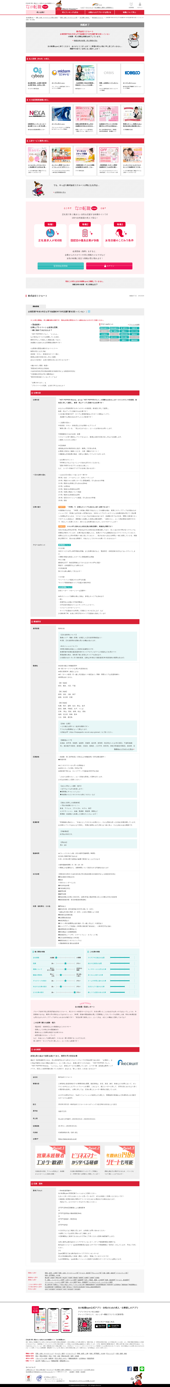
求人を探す (41, 12)
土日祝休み (117, 1284)
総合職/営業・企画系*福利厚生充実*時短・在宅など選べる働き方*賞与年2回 (37, 84)
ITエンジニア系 (96, 1273)
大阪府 (52, 1277)
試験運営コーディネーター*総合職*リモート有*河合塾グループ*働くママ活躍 (37, 125)
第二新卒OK (48, 1284)
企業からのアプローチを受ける (99, 12)
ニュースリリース (77, 1369)
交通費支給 (57, 1287)
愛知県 (75, 1277)
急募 (64, 1287)
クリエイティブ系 (121, 1273)
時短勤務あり (133, 1284)
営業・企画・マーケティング (45, 1353)
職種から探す (30, 1353)
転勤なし (56, 1284)
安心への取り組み (40, 1369)
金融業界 (80, 1280)
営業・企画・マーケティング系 (68, 1273)
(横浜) (46, 1356)
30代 (64, 1289)
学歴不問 (110, 1284)
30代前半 (70, 1289)
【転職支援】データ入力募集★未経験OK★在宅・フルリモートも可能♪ (85, 166)
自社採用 (83, 1371)
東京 (37, 1356)
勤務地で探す (30, 1356)
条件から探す (30, 1358)
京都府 (92, 1277)
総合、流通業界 (83, 1282)
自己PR (38, 1361)
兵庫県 (86, 1277)
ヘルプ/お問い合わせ (89, 1369)
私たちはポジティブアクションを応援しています (82, 1380)
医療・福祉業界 (110, 1280)
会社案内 (72, 1371)
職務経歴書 (54, 1361)
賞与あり (69, 1287)
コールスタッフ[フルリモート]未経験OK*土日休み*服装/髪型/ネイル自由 (37, 166)
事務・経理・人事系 (51, 1273)
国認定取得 (90, 1358)
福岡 (72, 1356)
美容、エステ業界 (71, 1282)
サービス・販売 (60, 1353)
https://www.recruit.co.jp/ (67, 1139)
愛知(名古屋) (65, 1356)
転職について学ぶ (129, 12)
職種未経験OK (90, 1284)
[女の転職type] (29, 1371)
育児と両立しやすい (66, 1284)
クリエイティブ (71, 1353)
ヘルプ (82, 7)
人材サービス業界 (70, 1280)
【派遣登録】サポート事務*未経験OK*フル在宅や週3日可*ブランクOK (108, 166)
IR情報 (77, 1371)
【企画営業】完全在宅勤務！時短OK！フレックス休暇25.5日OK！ (85, 84)
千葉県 (70, 1277)
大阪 (58, 1356)
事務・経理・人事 (82, 1353)
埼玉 (50, 1356)
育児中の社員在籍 (79, 1287)
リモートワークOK (41, 1358)
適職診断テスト (64, 1361)
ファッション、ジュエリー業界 (54, 1282)
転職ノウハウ (30, 1361)
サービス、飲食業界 (122, 1280)
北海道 (97, 1277)
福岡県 (81, 1277)
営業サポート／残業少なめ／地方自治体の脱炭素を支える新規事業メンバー (132, 125)
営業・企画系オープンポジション (108, 84)
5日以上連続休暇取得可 (93, 1287)
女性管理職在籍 (101, 1284)
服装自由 (125, 1284)
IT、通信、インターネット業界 (54, 1280)
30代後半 (77, 1289)
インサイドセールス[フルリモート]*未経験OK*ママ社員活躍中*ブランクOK (132, 166)
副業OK (51, 1358)
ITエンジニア (110, 1353)
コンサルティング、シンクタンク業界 (101, 1282)
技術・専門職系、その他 (52, 1275)
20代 (46, 1289)
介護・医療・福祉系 (108, 1273)
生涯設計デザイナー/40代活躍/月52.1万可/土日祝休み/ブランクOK (108, 125)
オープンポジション (58, 83)
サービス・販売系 (84, 1273)
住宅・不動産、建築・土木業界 (94, 1280)
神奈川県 (58, 1277)
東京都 (47, 1277)
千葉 (54, 1356)
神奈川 (42, 1356)
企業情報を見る (60, 192)
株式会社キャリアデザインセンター (44, 1371)
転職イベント (46, 1361)
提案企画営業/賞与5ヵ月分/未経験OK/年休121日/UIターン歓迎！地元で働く (85, 125)
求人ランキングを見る (70, 12)
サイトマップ (89, 7)
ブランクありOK (79, 1284)
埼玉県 (65, 1277)
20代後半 (52, 1289)
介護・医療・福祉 (121, 1353)
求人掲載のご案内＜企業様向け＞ (104, 7)
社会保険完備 (49, 1287)
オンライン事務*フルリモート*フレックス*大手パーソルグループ (61, 166)
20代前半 (59, 1289)
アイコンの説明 (134, 324)
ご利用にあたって (30, 1369)
